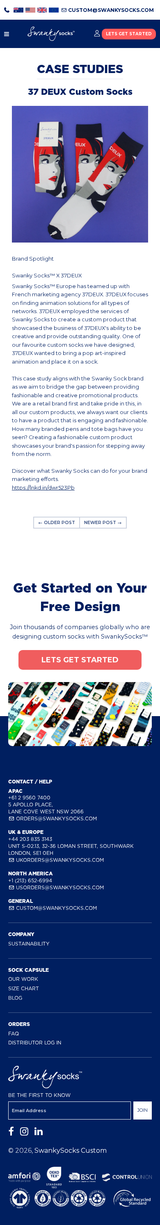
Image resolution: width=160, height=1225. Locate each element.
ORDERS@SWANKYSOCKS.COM (55, 818)
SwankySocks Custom (70, 1150)
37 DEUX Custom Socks (80, 92)
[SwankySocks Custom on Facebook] (11, 1131)
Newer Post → (103, 522)
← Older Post (56, 522)
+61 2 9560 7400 (29, 798)
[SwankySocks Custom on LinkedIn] (38, 1131)
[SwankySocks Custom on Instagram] (24, 1131)
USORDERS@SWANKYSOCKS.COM (59, 887)
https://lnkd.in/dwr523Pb (43, 488)
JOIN (142, 1110)
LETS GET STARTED (129, 34)
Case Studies (80, 69)
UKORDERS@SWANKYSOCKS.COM (59, 860)
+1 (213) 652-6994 (30, 880)
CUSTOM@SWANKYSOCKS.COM (110, 10)
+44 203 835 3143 (30, 839)
